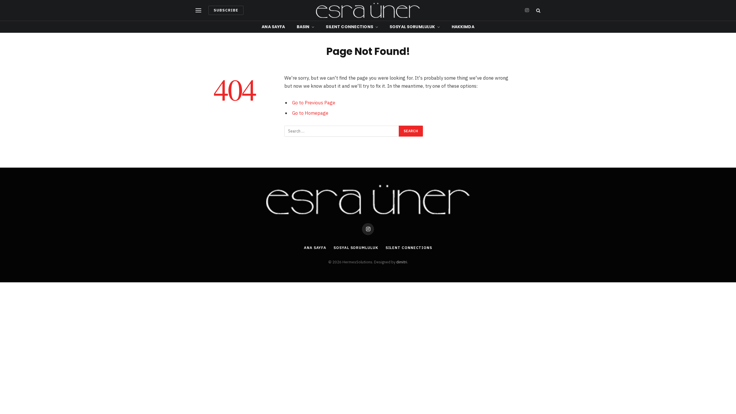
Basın (303, 27)
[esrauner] (368, 10)
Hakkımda (463, 27)
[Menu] (198, 10)
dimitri (401, 262)
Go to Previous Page (313, 102)
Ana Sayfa (273, 27)
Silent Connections (349, 27)
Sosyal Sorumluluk (412, 27)
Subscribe (226, 10)
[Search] (537, 10)
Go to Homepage (310, 113)
